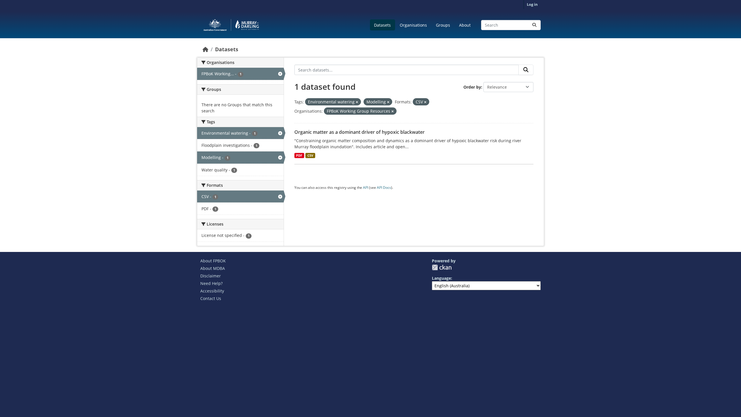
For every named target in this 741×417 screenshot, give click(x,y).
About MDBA (212, 268)
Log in (532, 4)
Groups (443, 25)
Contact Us (210, 298)
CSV (310, 155)
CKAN (442, 267)
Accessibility (212, 291)
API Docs (384, 187)
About (465, 25)
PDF (299, 155)
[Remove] (357, 102)
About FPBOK (213, 261)
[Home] (205, 49)
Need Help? (211, 283)
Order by (472, 87)
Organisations (413, 25)
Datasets (382, 25)
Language (441, 278)
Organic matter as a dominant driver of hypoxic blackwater (359, 132)
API (365, 187)
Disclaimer (210, 276)
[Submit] (534, 25)
